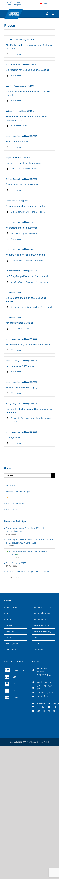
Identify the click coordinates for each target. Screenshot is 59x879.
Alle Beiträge (11, 485)
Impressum (38, 649)
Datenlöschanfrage (41, 613)
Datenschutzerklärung (43, 607)
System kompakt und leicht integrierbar (28, 212)
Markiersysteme (13, 607)
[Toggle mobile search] (47, 13)
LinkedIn (40, 707)
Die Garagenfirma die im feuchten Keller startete (32, 307)
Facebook (41, 703)
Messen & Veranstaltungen (18, 491)
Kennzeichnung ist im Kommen (24, 233)
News (8, 637)
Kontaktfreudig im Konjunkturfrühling (27, 260)
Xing (55, 711)
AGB (35, 637)
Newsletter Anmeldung (16, 504)
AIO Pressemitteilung (20, 126)
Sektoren (10, 631)
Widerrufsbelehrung (42, 631)
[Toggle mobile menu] (53, 13)
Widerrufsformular (41, 625)
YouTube (41, 711)
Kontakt (37, 643)
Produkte (10, 619)
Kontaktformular (44, 696)
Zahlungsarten (12, 643)
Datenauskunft (40, 619)
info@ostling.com (15, 5)
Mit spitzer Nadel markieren (23, 328)
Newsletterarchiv (13, 510)
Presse (9, 497)
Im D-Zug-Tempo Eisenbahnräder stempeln (29, 282)
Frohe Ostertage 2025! (16, 563)
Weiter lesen (16, 54)
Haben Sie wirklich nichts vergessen (26, 169)
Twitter (56, 707)
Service (9, 625)
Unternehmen (12, 613)
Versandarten (12, 649)
